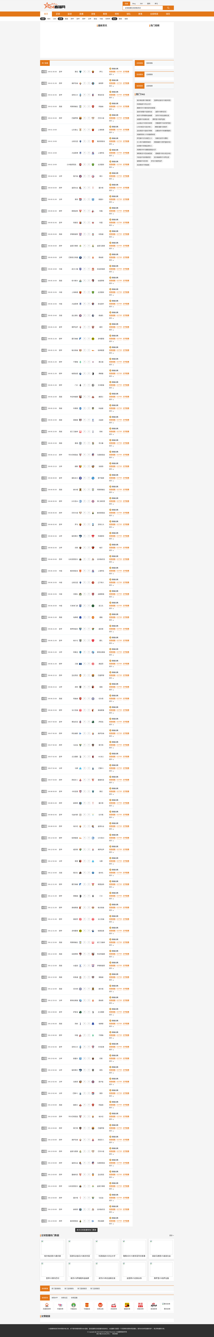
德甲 (83, 19)
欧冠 (95, 19)
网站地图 (115, 1334)
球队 (129, 14)
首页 (46, 14)
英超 (66, 19)
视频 (117, 14)
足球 (58, 14)
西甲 (72, 19)
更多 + (171, 1235)
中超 (101, 19)
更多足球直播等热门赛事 (86, 1230)
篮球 (70, 14)
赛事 (140, 14)
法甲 (89, 19)
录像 (93, 14)
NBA (48, 19)
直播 (81, 14)
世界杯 (107, 19)
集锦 (105, 14)
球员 (168, 14)
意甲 (78, 19)
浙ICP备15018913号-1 (103, 1334)
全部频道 (154, 14)
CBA (54, 19)
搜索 (120, 19)
